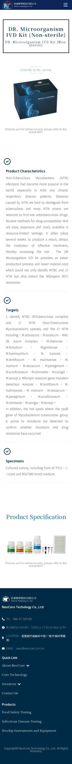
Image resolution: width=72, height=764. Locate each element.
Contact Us (10, 693)
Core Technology (14, 674)
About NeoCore (13, 665)
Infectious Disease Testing (22, 721)
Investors (9, 684)
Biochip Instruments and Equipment (29, 730)
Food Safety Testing (16, 712)
